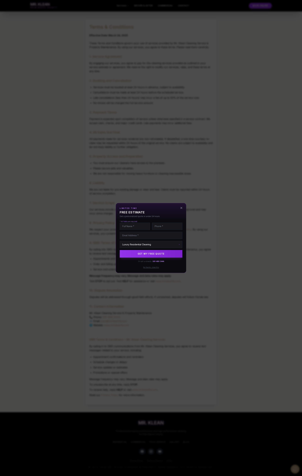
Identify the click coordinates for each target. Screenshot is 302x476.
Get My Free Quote (151, 253)
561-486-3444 (158, 261)
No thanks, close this (151, 267)
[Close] (181, 208)
